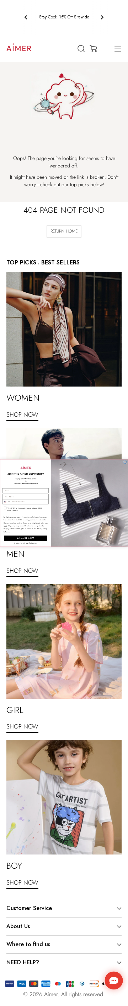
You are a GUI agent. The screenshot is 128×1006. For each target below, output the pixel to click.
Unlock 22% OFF (25, 538)
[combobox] (7, 501)
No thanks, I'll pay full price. (25, 543)
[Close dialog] (125, 462)
